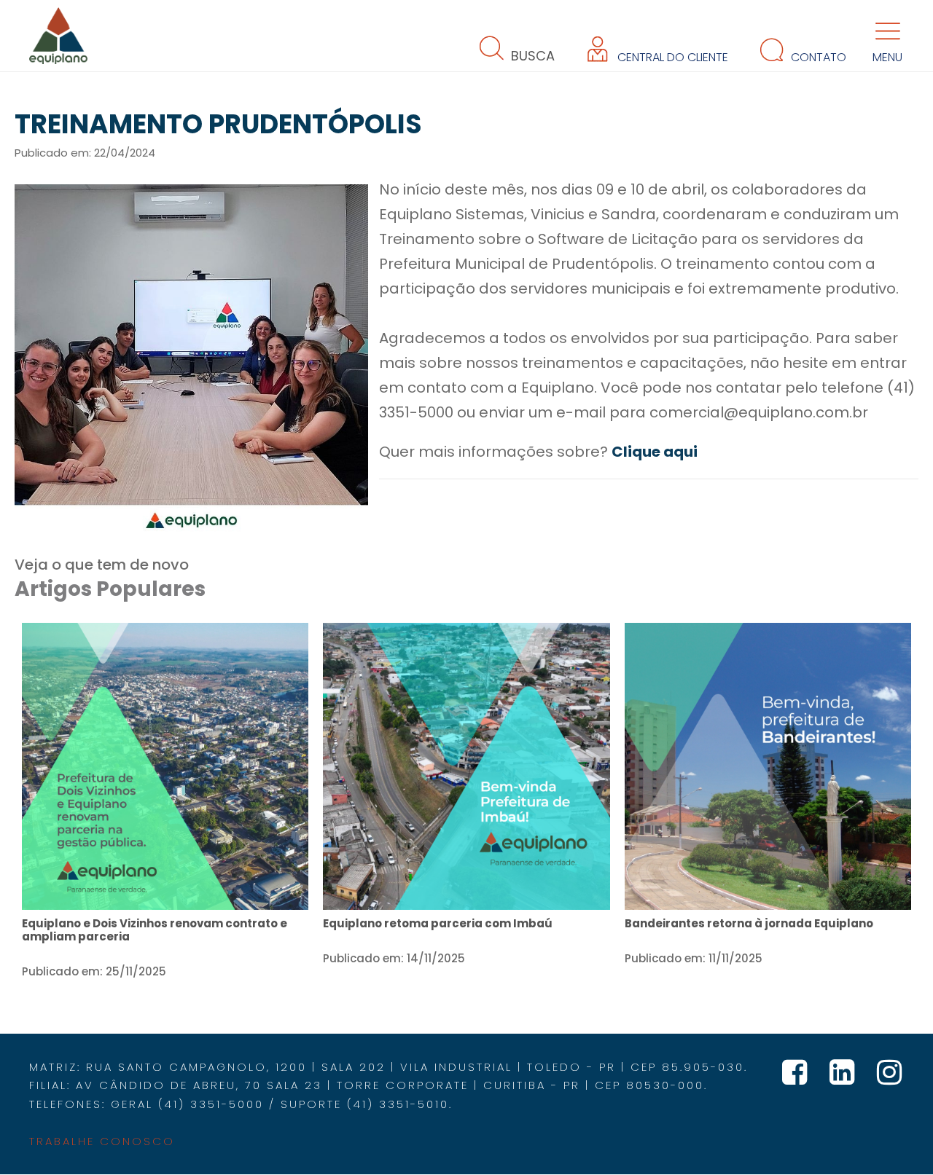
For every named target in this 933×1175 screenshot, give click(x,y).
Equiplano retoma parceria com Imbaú (438, 923)
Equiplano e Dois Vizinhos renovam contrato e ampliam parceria (154, 930)
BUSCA (531, 56)
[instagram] (890, 1078)
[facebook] (798, 1078)
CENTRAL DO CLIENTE (671, 57)
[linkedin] (845, 1078)
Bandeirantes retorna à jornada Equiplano (749, 923)
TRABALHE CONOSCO (102, 1141)
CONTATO (817, 57)
